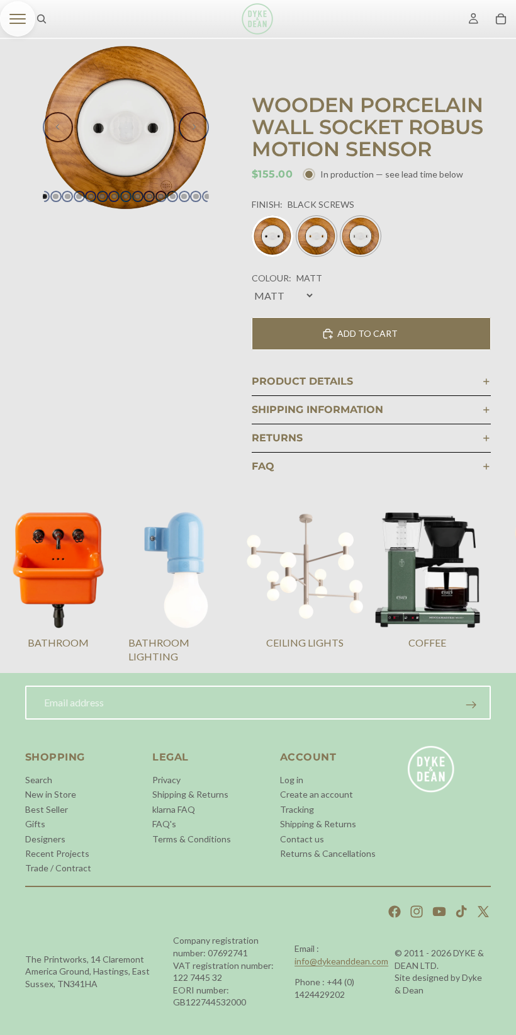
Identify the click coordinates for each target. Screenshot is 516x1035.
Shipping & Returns (190, 794)
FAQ (263, 466)
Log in (291, 779)
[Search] (41, 19)
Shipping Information (317, 410)
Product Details (302, 381)
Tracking (297, 808)
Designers (45, 838)
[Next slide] (194, 127)
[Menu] (17, 19)
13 (184, 196)
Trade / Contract (58, 867)
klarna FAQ (173, 808)
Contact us (302, 838)
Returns (277, 438)
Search (38, 779)
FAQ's (164, 823)
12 (172, 196)
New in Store (50, 794)
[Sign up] (471, 705)
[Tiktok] (461, 911)
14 (195, 196)
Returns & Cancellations (328, 853)
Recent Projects (57, 853)
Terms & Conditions (191, 838)
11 (161, 196)
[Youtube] (439, 911)
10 (149, 196)
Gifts (35, 823)
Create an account (316, 794)
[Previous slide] (58, 127)
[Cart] (501, 19)
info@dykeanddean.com (341, 961)
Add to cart (367, 333)
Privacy (166, 779)
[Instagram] (416, 911)
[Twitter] (483, 911)
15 (207, 196)
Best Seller (46, 808)
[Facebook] (394, 911)
